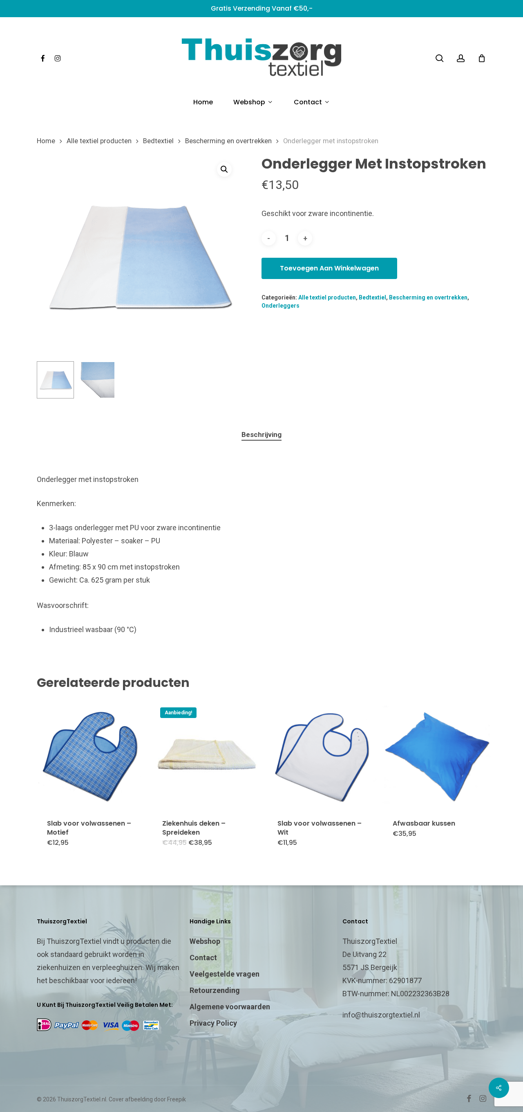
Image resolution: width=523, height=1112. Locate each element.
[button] (224, 169)
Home (46, 141)
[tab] (261, 434)
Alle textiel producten (99, 141)
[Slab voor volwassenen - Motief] (91, 754)
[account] (461, 58)
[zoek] (440, 58)
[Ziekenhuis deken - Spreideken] (207, 754)
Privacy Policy (213, 1023)
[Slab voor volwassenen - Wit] (322, 754)
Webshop (205, 941)
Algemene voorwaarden (230, 1006)
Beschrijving (261, 434)
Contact (203, 957)
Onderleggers (280, 305)
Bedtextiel (158, 141)
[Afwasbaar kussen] (437, 754)
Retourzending (215, 990)
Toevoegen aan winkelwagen (329, 268)
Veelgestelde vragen (224, 974)
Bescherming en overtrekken (228, 141)
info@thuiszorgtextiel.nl (381, 1015)
